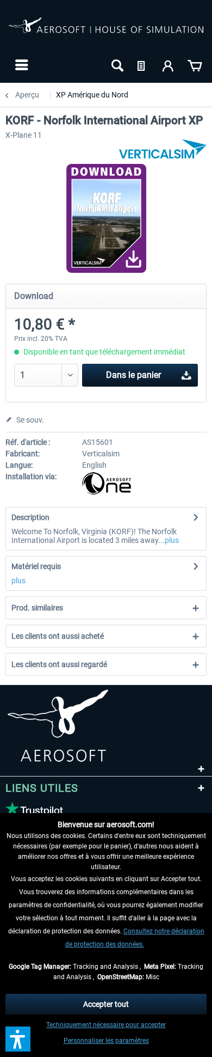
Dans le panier (133, 375)
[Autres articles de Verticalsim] (163, 148)
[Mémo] (142, 65)
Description (30, 517)
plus (172, 540)
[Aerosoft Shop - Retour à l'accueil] (106, 31)
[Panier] (194, 65)
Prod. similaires (37, 607)
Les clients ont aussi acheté (57, 636)
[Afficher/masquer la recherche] (116, 65)
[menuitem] (20, 65)
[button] (17, 1039)
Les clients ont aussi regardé (59, 664)
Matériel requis (36, 566)
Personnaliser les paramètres (106, 1040)
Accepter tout (106, 1004)
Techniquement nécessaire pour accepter (106, 1025)
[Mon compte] (168, 65)
